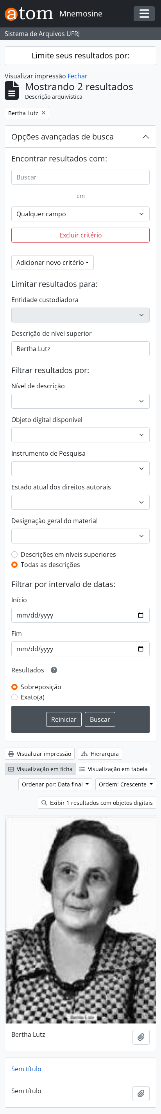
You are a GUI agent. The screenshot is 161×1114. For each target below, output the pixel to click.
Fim (16, 633)
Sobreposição (41, 687)
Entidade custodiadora (45, 299)
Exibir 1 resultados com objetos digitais (100, 802)
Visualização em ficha (44, 769)
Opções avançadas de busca (62, 136)
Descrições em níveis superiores (68, 554)
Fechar (78, 76)
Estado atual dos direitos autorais (61, 487)
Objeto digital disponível (46, 419)
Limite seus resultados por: (80, 55)
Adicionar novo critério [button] (50, 262)
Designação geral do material (54, 520)
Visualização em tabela (117, 769)
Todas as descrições (50, 564)
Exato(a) (33, 697)
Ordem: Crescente (123, 784)
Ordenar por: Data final (53, 784)
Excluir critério (80, 235)
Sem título (26, 1069)
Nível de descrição (38, 386)
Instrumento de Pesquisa (48, 453)
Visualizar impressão (43, 753)
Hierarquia (104, 753)
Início (19, 600)
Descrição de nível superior (51, 333)
